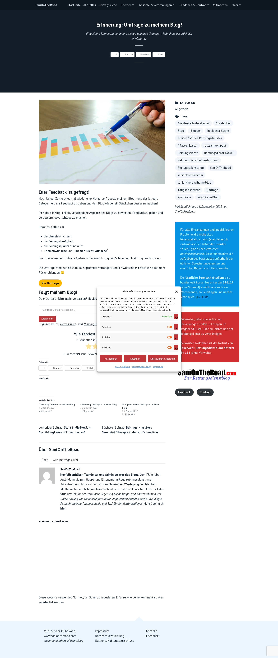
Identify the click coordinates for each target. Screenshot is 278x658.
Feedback (184, 392)
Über (44, 460)
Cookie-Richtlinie (122, 367)
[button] (176, 291)
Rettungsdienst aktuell (219, 153)
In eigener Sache (218, 131)
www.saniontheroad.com (60, 636)
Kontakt (205, 392)
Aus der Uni (223, 123)
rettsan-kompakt (215, 145)
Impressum (158, 367)
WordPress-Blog (208, 197)
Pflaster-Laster (187, 145)
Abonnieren (47, 318)
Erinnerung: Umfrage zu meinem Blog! (57, 404)
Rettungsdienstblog (191, 168)
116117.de (201, 297)
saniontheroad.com (190, 175)
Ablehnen (135, 358)
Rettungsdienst (188, 153)
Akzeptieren (111, 358)
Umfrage (212, 190)
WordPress (184, 197)
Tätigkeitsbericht (189, 190)
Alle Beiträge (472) (65, 460)
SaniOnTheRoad (46, 5)
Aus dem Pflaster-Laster (193, 123)
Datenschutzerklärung (141, 367)
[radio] (89, 347)
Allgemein (181, 109)
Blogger (195, 131)
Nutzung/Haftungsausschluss (114, 641)
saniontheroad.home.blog (194, 182)
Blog (181, 131)
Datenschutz (67, 324)
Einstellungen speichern (163, 358)
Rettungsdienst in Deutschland (198, 160)
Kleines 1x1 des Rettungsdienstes (200, 138)
